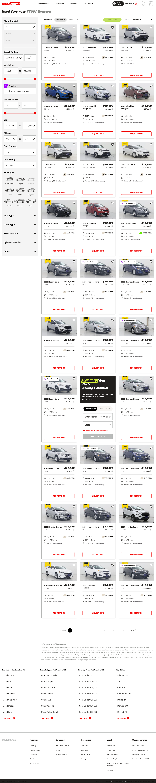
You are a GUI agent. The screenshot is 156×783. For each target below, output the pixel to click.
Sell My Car (59, 3)
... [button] (119, 630)
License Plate (90, 409)
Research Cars (34, 763)
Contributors (85, 750)
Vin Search (105, 409)
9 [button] (108, 630)
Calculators (84, 746)
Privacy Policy (111, 750)
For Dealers (88, 3)
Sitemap (83, 759)
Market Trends (85, 754)
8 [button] (104, 630)
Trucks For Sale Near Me (140, 750)
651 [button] (124, 630)
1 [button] (69, 630)
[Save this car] (74, 27)
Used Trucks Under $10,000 (140, 759)
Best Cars (33, 759)
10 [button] (114, 630)
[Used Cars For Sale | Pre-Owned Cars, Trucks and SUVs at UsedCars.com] (11, 3)
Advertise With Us (61, 754)
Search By (33, 746)
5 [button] (89, 630)
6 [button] (94, 630)
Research (74, 3)
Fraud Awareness (112, 754)
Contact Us (58, 750)
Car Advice (33, 754)
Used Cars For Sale (138, 746)
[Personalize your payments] (73, 50)
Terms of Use (111, 746)
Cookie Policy (111, 770)
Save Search (112, 20)
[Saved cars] (143, 3)
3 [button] (79, 630)
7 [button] (99, 630)
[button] (133, 632)
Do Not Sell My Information (115, 759)
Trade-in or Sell (35, 750)
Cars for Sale (43, 3)
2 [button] (74, 630)
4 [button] (84, 630)
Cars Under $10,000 (138, 754)
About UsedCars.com (62, 746)
